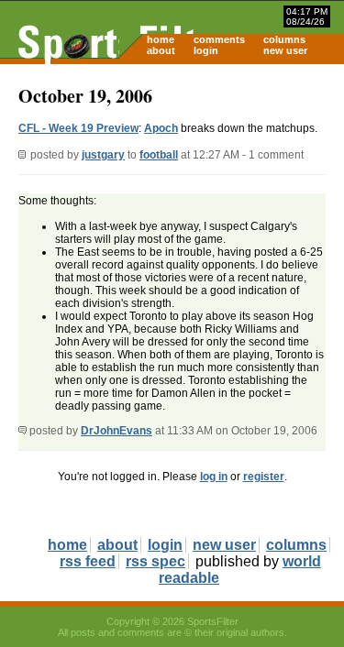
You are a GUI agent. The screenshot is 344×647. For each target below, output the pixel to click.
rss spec (155, 561)
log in (213, 476)
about (161, 50)
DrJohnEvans (116, 430)
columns (284, 39)
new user (285, 50)
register (263, 476)
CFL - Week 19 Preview (78, 128)
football (158, 154)
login (206, 50)
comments (219, 39)
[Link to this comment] (22, 430)
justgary (103, 154)
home (160, 39)
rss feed (88, 561)
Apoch (161, 128)
